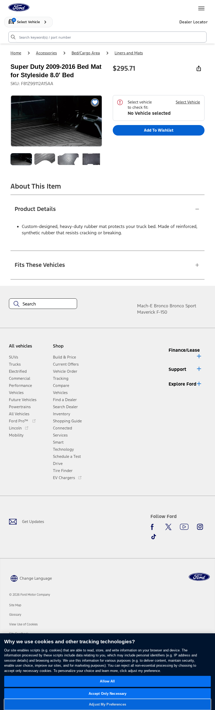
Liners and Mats (129, 52)
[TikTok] (153, 536)
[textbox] (43, 304)
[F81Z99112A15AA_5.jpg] (92, 159)
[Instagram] (200, 527)
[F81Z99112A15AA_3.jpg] (45, 159)
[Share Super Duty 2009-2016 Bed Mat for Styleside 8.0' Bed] (199, 68)
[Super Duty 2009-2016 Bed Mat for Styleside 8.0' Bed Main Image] (21, 159)
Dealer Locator (193, 21)
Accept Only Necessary (108, 694)
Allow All (107, 681)
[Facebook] (153, 527)
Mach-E (145, 306)
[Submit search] (13, 37)
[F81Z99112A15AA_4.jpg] (68, 159)
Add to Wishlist (158, 130)
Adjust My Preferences (107, 704)
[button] (68, 348)
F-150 (162, 312)
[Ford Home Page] (199, 577)
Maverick (146, 312)
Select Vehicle (188, 102)
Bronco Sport (183, 306)
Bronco (161, 306)
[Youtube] (184, 527)
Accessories (46, 52)
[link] (15, 605)
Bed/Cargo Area (86, 52)
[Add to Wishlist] (95, 102)
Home (15, 52)
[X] (168, 527)
